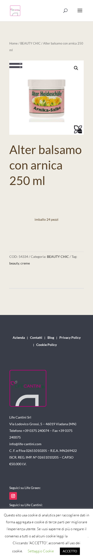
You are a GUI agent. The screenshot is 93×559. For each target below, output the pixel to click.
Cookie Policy (46, 345)
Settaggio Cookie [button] (41, 551)
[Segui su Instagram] (13, 496)
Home (13, 43)
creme (25, 263)
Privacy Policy (70, 337)
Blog (50, 337)
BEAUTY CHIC (30, 43)
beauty (14, 263)
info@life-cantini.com (25, 444)
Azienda (19, 337)
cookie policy (78, 536)
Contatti (36, 337)
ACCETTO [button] (70, 551)
